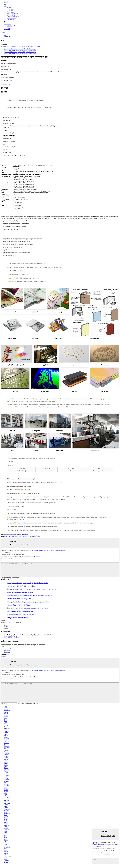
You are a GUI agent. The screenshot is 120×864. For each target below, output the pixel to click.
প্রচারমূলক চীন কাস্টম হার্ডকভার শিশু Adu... (18, 605)
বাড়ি (5, 4)
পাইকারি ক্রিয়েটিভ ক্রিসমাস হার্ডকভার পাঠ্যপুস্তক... (20, 592)
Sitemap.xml (7, 652)
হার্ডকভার (12, 9)
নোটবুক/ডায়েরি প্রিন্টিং (11, 15)
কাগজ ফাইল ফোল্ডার (11, 18)
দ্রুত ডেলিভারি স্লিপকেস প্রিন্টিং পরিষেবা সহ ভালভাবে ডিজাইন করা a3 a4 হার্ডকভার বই (22, 536)
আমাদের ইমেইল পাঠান (5, 84)
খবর (4, 21)
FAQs (5, 22)
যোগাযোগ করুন (7, 29)
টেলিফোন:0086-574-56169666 (11, 638)
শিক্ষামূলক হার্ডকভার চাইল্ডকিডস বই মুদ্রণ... (18, 618)
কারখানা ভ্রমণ (10, 26)
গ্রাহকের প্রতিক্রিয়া (11, 25)
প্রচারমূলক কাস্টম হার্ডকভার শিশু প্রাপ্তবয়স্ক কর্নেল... (21, 586)
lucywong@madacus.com (10, 636)
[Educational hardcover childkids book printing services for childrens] (21, 614)
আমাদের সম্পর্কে (7, 24)
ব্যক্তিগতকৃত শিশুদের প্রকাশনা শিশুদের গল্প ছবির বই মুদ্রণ (16, 534)
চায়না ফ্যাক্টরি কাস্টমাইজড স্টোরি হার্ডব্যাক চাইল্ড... (19, 599)
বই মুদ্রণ (9, 7)
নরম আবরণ (12, 10)
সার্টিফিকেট (9, 28)
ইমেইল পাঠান (3, 656)
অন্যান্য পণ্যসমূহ (11, 19)
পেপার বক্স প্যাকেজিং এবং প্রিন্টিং (13, 16)
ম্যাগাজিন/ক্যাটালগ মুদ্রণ (12, 13)
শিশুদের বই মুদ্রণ (10, 12)
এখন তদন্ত (3, 646)
